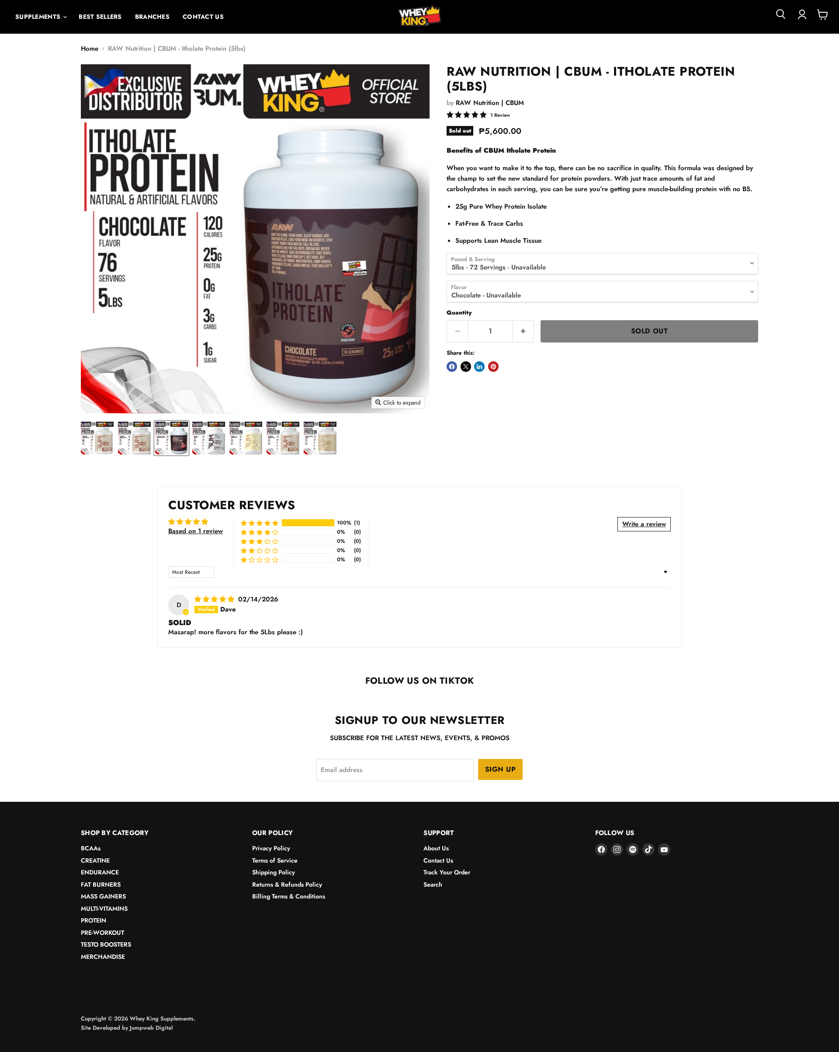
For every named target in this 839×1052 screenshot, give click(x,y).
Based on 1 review (195, 531)
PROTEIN (93, 920)
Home (89, 48)
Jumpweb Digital (151, 1028)
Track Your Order (446, 872)
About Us (436, 848)
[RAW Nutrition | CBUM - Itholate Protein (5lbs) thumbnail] (97, 438)
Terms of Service (275, 860)
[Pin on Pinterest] (493, 366)
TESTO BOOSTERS (106, 944)
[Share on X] (466, 366)
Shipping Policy (273, 872)
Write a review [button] (644, 524)
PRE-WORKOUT (102, 932)
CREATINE (95, 860)
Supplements (38, 16)
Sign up (500, 769)
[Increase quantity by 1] (523, 331)
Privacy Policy (271, 848)
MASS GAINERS (103, 896)
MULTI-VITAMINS (104, 908)
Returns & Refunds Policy (287, 884)
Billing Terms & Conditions (288, 896)
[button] (259, 523)
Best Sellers (100, 16)
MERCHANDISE (103, 956)
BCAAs (91, 848)
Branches (152, 16)
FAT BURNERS (101, 884)
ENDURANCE (100, 872)
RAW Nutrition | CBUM (490, 103)
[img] (215, 599)
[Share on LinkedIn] (479, 366)
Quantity (459, 312)
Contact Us (203, 16)
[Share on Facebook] (452, 366)
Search (432, 884)
